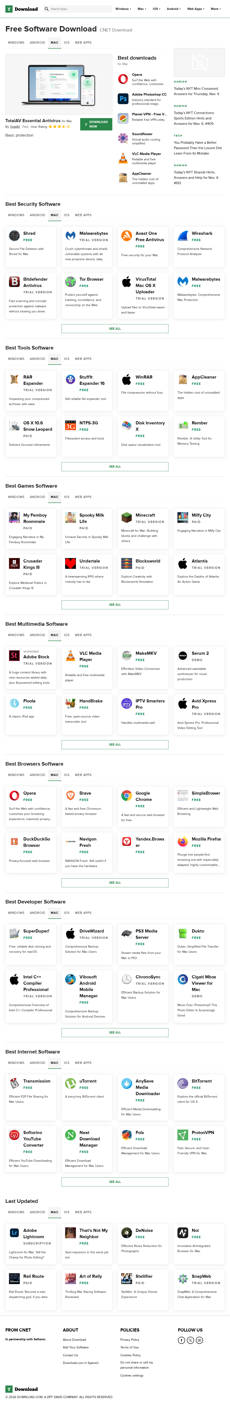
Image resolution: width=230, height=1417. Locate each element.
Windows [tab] (16, 43)
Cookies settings (132, 1375)
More (214, 9)
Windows (122, 9)
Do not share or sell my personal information (136, 1365)
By (12, 127)
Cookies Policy (130, 1355)
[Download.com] (21, 9)
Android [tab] (37, 43)
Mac (141, 9)
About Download (74, 1340)
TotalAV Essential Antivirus (38, 120)
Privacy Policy (129, 1340)
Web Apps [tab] (83, 43)
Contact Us (70, 1355)
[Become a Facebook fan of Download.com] (181, 1340)
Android (172, 9)
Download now (98, 124)
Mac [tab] (55, 43)
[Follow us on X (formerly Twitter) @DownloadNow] (190, 1340)
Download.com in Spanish (81, 1363)
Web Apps (194, 9)
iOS (155, 9)
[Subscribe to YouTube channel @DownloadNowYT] (199, 1340)
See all (115, 329)
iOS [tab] (67, 43)
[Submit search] (46, 9)
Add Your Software (76, 1347)
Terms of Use (129, 1347)
